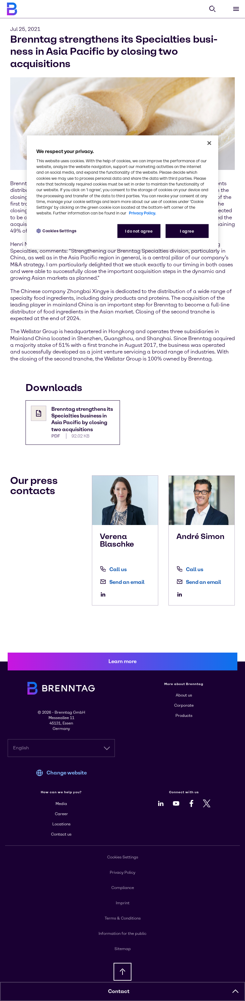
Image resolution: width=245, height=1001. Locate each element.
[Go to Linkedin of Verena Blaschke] (104, 594)
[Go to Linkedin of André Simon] (181, 594)
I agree (187, 230)
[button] (235, 991)
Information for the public (122, 933)
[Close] (209, 143)
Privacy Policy (122, 872)
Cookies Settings (59, 230)
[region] (122, 192)
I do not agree (139, 230)
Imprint (123, 903)
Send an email (127, 582)
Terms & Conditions (123, 918)
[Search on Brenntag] (212, 9)
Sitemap (123, 949)
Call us (118, 569)
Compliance (122, 888)
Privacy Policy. (142, 213)
